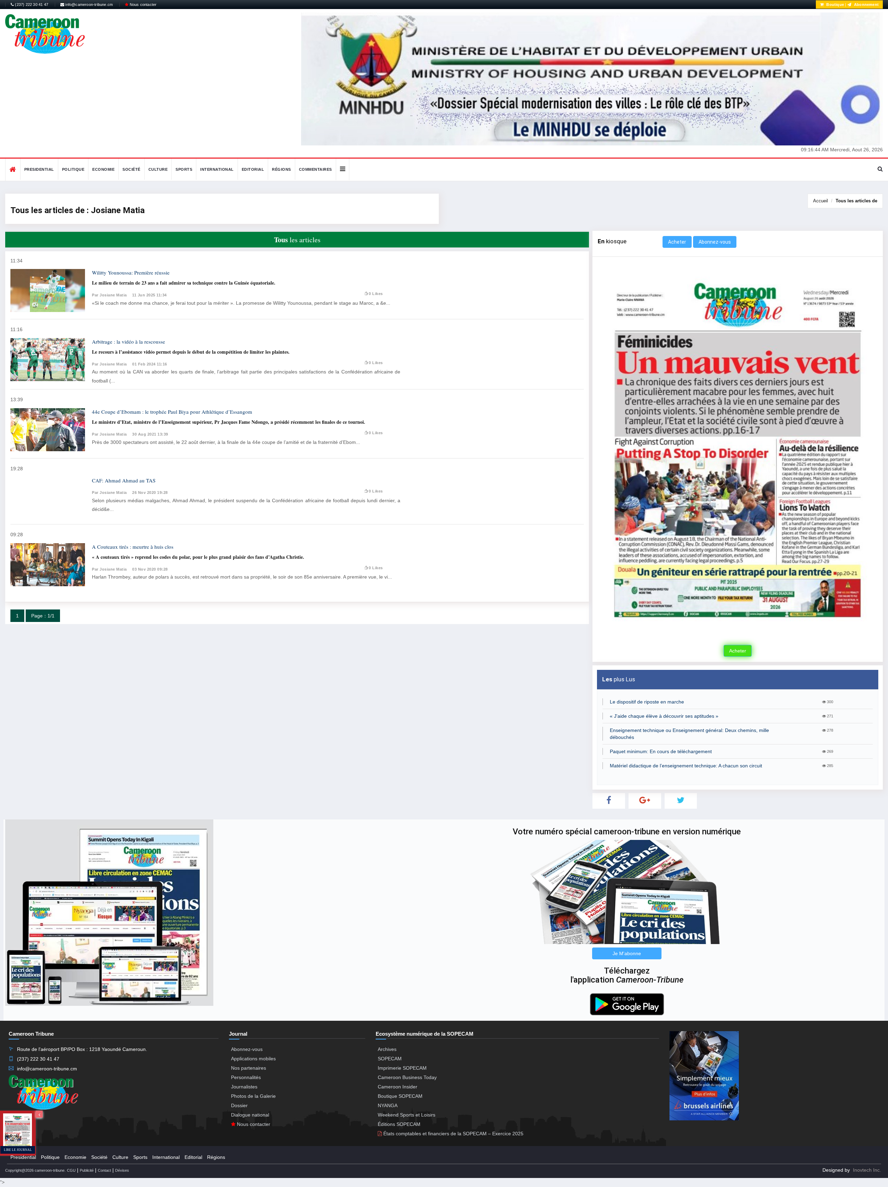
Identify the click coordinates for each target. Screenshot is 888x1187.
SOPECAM (390, 1058)
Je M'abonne (627, 953)
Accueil (820, 200)
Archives (387, 1049)
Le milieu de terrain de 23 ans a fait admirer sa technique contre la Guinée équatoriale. (183, 282)
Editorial (253, 169)
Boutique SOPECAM (400, 1096)
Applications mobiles (253, 1058)
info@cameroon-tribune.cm (88, 4)
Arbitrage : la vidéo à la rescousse (128, 341)
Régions (281, 169)
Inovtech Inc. (867, 1170)
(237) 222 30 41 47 (31, 4)
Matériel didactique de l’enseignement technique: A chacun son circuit (686, 765)
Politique (73, 169)
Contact (104, 1170)
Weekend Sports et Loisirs (406, 1115)
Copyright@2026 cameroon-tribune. (35, 1170)
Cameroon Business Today (407, 1077)
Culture (158, 169)
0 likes (376, 294)
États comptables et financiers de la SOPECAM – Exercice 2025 (452, 1133)
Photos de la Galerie (253, 1096)
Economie (103, 169)
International (217, 169)
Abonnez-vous (715, 242)
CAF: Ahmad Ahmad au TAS (123, 480)
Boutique (834, 4)
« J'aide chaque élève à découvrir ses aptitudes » (664, 716)
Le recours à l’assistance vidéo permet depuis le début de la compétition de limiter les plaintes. (191, 351)
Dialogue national (250, 1115)
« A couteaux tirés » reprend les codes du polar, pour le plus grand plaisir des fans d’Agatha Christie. (198, 557)
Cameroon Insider (397, 1086)
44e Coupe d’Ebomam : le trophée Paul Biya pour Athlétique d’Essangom (172, 411)
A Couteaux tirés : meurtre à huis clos (132, 546)
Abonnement (866, 4)
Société (131, 169)
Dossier (239, 1105)
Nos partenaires (248, 1068)
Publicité (87, 1170)
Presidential (39, 169)
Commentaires (315, 169)
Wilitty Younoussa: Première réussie (131, 272)
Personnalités (246, 1077)
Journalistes (244, 1086)
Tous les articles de (856, 200)
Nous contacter (142, 4)
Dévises (122, 1170)
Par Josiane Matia (109, 295)
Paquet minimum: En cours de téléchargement (661, 751)
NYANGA (388, 1105)
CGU (71, 1170)
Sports (184, 169)
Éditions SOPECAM (399, 1124)
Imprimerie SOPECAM (402, 1068)
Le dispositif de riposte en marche (647, 702)
